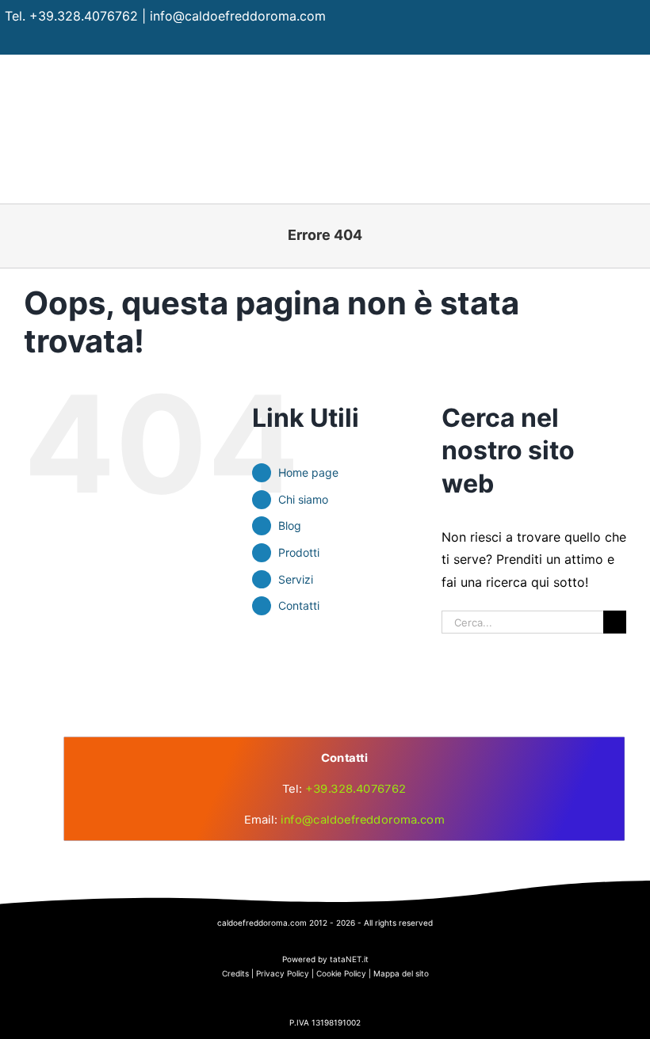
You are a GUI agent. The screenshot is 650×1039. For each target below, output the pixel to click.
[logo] (325, 656)
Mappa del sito (401, 973)
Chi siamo (303, 499)
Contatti (298, 605)
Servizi (295, 579)
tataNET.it (349, 959)
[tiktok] (637, 40)
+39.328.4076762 (83, 16)
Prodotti (298, 552)
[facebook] (575, 40)
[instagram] (606, 40)
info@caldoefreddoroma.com (238, 16)
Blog (289, 525)
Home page (308, 472)
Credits (235, 973)
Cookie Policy (341, 973)
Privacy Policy (282, 973)
